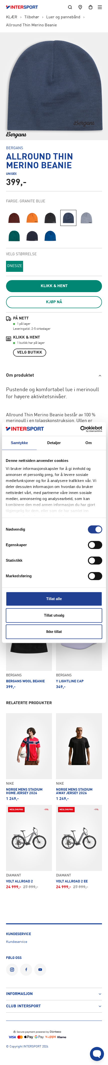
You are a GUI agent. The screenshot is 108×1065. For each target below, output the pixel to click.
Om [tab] (88, 443)
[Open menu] (100, 7)
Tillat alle (54, 599)
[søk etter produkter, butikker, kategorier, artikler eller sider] (70, 7)
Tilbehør (31, 17)
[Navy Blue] (32, 236)
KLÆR (11, 17)
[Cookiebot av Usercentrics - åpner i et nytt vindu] (80, 429)
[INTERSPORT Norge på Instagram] (12, 970)
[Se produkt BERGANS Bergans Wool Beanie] (29, 647)
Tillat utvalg (54, 615)
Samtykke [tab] (19, 443)
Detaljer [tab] (54, 443)
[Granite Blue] (68, 218)
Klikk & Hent (54, 286)
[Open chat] (97, 1054)
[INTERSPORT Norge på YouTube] (40, 970)
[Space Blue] (50, 236)
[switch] (95, 545)
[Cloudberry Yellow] (32, 218)
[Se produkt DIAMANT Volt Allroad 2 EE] (79, 847)
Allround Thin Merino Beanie (31, 25)
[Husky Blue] (86, 218)
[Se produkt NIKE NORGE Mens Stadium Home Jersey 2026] (29, 757)
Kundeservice (16, 942)
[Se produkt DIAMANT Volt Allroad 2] (29, 847)
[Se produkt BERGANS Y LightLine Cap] (79, 647)
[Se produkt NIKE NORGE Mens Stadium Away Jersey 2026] (79, 757)
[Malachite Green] (14, 236)
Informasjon (19, 994)
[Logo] (24, 7)
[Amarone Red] (14, 218)
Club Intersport (23, 1006)
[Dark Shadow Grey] (50, 218)
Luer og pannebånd (63, 17)
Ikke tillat (54, 631)
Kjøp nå (54, 302)
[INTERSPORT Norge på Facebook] (26, 970)
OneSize (14, 266)
